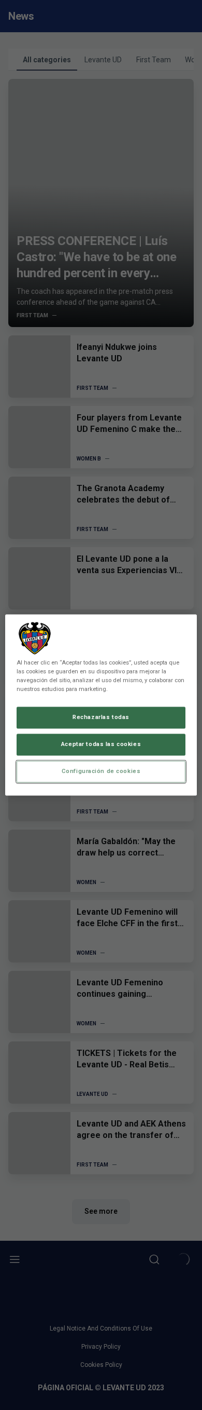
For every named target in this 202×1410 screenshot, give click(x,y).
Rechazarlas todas (101, 717)
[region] (101, 704)
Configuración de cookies (101, 771)
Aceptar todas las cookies (101, 744)
